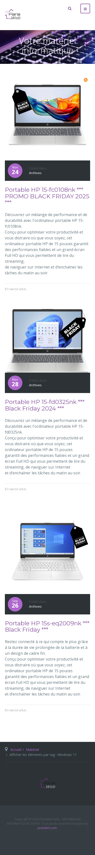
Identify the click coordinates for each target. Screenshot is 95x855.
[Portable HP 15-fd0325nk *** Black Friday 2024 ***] (47, 340)
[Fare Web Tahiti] (12, 14)
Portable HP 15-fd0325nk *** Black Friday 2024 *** (45, 405)
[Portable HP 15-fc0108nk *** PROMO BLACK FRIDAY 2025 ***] (47, 117)
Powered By (47, 839)
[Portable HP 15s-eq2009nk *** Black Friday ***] (47, 551)
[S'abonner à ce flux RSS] (86, 80)
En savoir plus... (16, 289)
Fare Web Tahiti (47, 783)
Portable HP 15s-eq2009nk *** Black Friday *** (47, 626)
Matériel (32, 749)
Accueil (15, 749)
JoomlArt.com (47, 828)
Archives (35, 173)
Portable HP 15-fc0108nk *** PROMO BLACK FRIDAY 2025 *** (47, 196)
